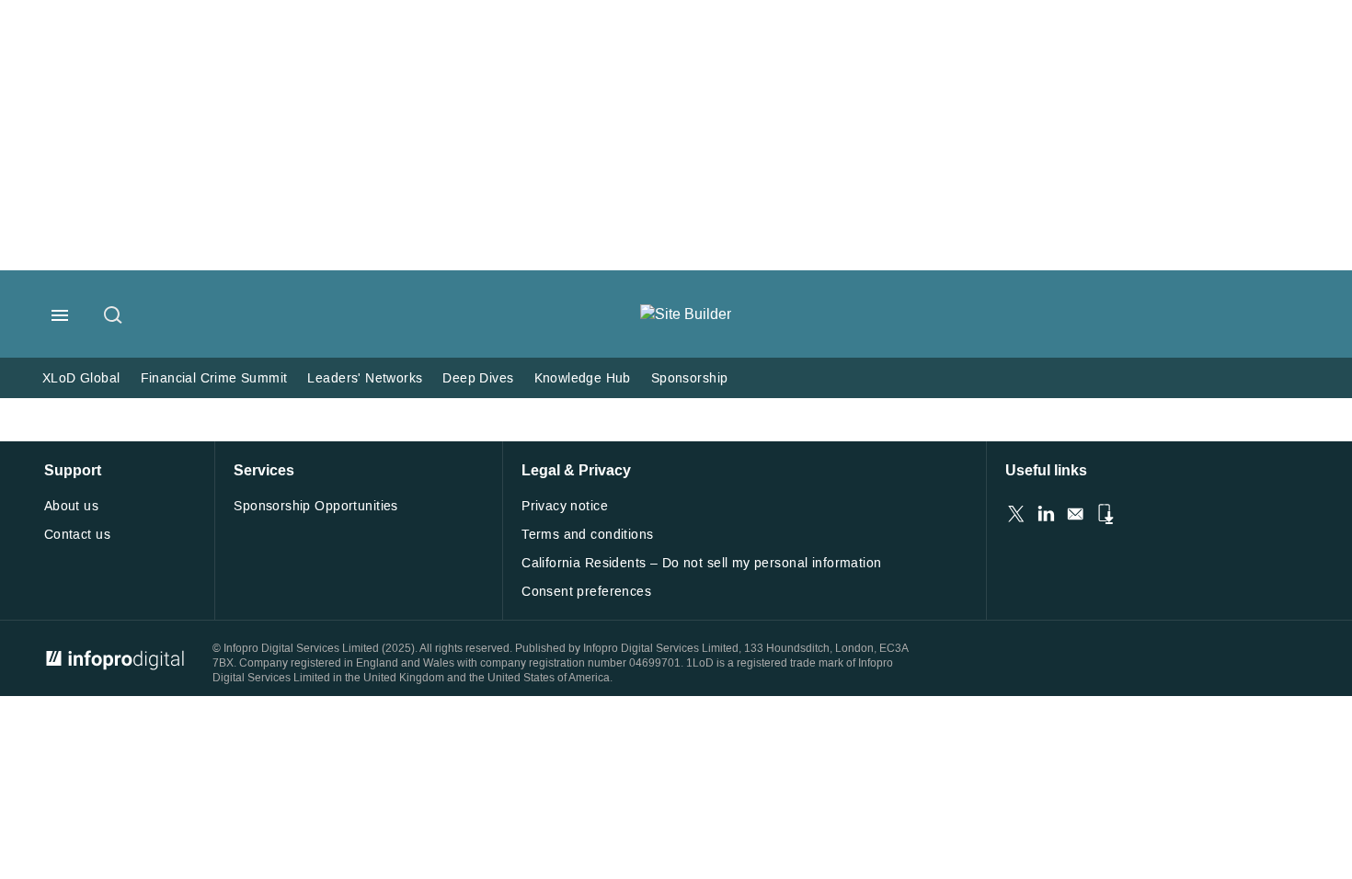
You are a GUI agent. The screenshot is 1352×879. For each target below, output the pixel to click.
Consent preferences (586, 591)
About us (71, 506)
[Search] (114, 316)
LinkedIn (1046, 514)
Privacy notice (564, 506)
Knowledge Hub (582, 378)
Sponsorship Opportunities (316, 506)
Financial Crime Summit (214, 378)
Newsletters (1075, 514)
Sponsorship (689, 378)
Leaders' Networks (364, 378)
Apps (1105, 514)
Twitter (1016, 514)
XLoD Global (81, 378)
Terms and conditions (587, 534)
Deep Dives (477, 378)
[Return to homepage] (685, 314)
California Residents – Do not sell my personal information (701, 563)
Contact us (77, 534)
